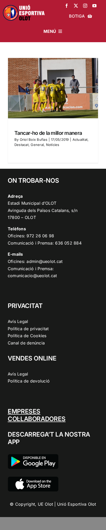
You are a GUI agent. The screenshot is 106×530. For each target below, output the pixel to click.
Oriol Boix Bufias (33, 139)
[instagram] (85, 6)
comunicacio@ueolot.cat (32, 275)
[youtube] (94, 6)
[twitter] (76, 6)
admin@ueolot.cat (44, 261)
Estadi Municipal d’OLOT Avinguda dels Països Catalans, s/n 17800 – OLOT (42, 210)
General (37, 145)
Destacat (21, 145)
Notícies (52, 145)
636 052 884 (68, 243)
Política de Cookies (27, 335)
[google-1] (33, 456)
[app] (33, 478)
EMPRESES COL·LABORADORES (37, 415)
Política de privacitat (28, 328)
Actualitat (80, 139)
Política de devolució (29, 381)
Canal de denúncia (26, 342)
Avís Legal (18, 321)
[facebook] (67, 6)
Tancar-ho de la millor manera (48, 133)
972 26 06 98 (40, 235)
